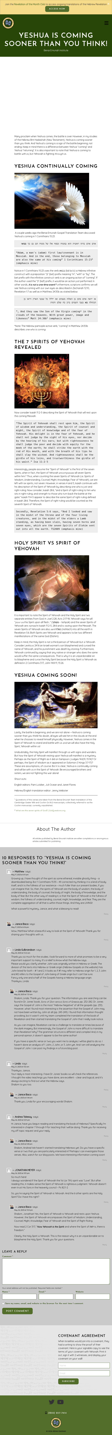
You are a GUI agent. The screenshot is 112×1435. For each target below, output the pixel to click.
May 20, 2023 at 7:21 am (23, 994)
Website (80, 1292)
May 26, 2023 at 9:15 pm (20, 1173)
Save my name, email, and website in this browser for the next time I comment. (44, 1303)
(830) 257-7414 (57, 1413)
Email (42, 1292)
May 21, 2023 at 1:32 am (20, 1067)
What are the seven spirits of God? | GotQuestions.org (40, 810)
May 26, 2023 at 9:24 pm (23, 1210)
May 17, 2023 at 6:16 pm (20, 927)
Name (5, 1292)
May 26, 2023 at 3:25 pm (20, 1120)
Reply (106, 914)
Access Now (57, 9)
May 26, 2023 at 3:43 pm (23, 1144)
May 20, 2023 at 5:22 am (20, 953)
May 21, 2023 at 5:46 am (23, 1098)
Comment (7, 1256)
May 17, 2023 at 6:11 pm (20, 875)
